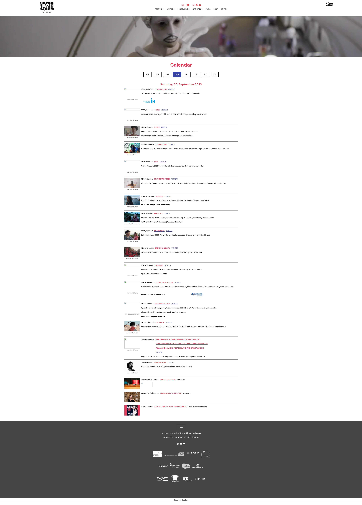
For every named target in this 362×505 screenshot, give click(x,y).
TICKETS (171, 89)
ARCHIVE (195, 437)
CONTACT (179, 437)
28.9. (157, 74)
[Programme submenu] (189, 9)
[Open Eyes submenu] (202, 9)
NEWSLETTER (168, 437)
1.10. (186, 74)
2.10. (196, 74)
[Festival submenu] (163, 9)
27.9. (147, 74)
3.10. (205, 74)
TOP (181, 428)
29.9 (167, 74)
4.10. (215, 74)
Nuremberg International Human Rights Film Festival (181, 433)
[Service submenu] (174, 9)
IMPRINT (187, 437)
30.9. (177, 74)
